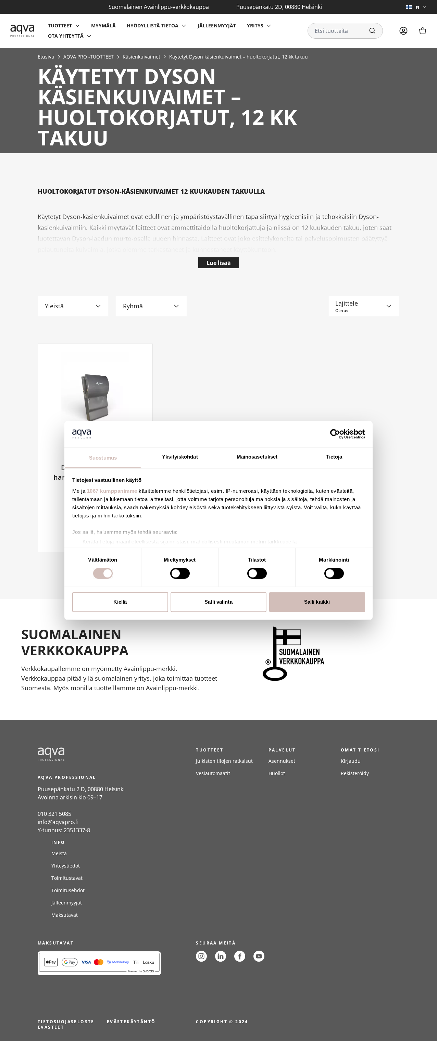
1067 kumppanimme (112, 491)
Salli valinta (218, 602)
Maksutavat (64, 915)
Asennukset (282, 761)
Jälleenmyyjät (217, 25)
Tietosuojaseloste (66, 1022)
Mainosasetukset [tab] (257, 457)
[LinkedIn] (220, 956)
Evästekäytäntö (131, 1022)
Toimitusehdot (68, 890)
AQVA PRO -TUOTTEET (88, 56)
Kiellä (120, 602)
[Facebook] (239, 956)
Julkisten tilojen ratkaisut (224, 761)
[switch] (180, 573)
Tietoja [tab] (334, 457)
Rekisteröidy (355, 773)
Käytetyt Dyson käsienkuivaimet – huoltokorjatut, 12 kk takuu (238, 56)
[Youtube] (258, 956)
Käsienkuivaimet (141, 56)
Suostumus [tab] (103, 458)
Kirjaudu (351, 761)
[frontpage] (99, 754)
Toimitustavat (67, 878)
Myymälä (103, 25)
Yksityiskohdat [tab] (180, 457)
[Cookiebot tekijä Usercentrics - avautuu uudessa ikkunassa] (335, 434)
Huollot (277, 773)
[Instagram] (201, 956)
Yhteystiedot (65, 865)
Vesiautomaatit (213, 773)
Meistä (59, 853)
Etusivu (46, 56)
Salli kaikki (317, 602)
